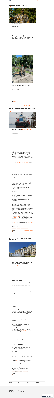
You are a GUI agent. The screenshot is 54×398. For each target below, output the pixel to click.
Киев (9, 380)
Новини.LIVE (17, 216)
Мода (37, 380)
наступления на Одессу (15, 361)
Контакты (19, 389)
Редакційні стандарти (11, 390)
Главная (9, 2)
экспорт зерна (22, 228)
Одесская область (16, 371)
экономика (27, 228)
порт (15, 228)
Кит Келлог (27, 371)
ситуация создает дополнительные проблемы (22, 162)
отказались (30, 95)
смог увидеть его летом (24, 330)
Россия (23, 371)
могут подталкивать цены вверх (26, 189)
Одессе (13, 24)
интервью (25, 264)
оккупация (21, 371)
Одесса (11, 2)
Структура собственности (21, 391)
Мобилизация (28, 380)
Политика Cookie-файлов (11, 391)
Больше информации (49, 396)
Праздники (37, 382)
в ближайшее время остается (22, 282)
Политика (28, 382)
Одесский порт (18, 228)
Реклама (19, 390)
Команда (19, 392)
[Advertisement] (22, 31)
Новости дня (10, 382)
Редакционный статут (11, 389)
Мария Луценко (15, 231)
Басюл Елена (14, 101)
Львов (18, 380)
